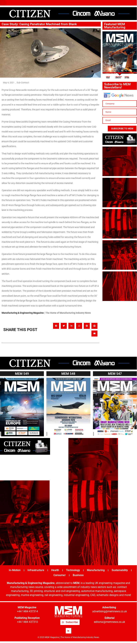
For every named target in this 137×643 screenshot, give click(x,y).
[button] (3, 3)
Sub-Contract (23, 82)
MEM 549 (22, 374)
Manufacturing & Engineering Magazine (23, 312)
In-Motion (15, 570)
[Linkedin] (68, 630)
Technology (73, 570)
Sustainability (120, 570)
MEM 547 (115, 374)
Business (78, 575)
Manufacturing (96, 570)
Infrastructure (36, 570)
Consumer (59, 575)
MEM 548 (68, 374)
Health (55, 570)
